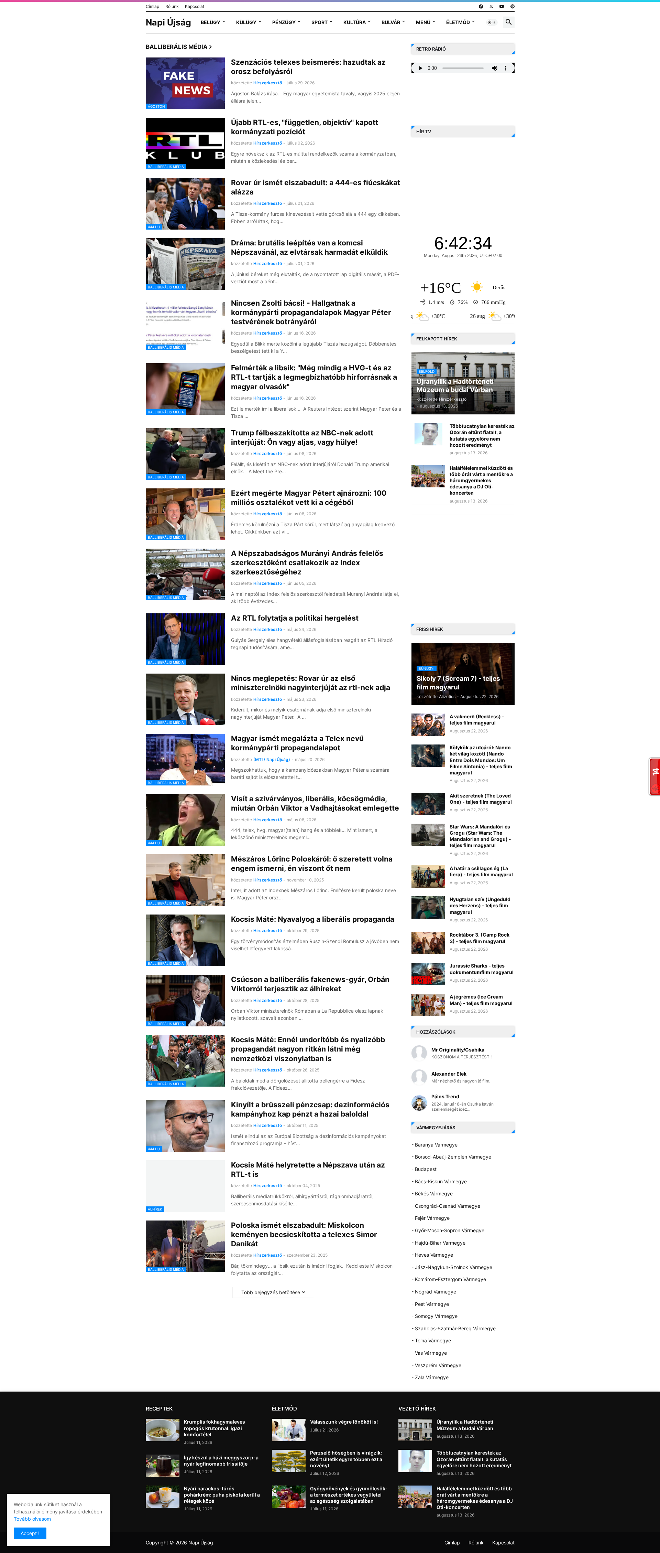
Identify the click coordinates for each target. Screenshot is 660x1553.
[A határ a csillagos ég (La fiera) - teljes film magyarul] (428, 876)
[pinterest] (512, 6)
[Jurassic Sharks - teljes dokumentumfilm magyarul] (428, 974)
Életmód (458, 22)
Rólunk (172, 6)
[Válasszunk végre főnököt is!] (289, 1430)
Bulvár (391, 22)
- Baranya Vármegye (434, 1145)
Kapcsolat (194, 6)
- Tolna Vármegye (431, 1340)
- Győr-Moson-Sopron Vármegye (447, 1230)
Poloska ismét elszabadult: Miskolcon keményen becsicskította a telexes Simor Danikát (304, 1234)
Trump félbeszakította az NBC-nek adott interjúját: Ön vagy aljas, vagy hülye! (302, 437)
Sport (319, 22)
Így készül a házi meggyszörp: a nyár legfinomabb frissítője (221, 1461)
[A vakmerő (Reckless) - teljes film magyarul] (428, 725)
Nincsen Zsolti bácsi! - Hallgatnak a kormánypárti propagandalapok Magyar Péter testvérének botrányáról (311, 312)
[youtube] (501, 6)
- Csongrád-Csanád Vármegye (445, 1206)
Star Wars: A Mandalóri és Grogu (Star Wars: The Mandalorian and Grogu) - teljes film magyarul (480, 836)
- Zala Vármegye (430, 1377)
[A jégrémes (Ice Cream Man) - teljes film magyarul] (428, 1005)
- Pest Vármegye (430, 1304)
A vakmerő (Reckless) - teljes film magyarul (477, 720)
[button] (492, 22)
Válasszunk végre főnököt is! (344, 1422)
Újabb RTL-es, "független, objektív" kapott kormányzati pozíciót (304, 127)
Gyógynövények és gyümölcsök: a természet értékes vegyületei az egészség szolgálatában (348, 1495)
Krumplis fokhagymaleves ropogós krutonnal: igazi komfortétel (214, 1428)
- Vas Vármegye (429, 1353)
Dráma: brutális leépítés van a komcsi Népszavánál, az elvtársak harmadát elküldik (309, 247)
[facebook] (481, 6)
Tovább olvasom (32, 1519)
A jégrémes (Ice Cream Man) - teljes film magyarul (481, 1000)
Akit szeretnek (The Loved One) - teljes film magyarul (481, 799)
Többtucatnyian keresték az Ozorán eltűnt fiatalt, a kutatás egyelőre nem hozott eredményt (482, 435)
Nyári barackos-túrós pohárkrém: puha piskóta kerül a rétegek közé (222, 1495)
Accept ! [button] (30, 1533)
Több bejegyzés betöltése (270, 1292)
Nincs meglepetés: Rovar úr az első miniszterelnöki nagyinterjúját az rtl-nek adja (310, 683)
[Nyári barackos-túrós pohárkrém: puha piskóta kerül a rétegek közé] (162, 1497)
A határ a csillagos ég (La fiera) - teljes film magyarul (481, 871)
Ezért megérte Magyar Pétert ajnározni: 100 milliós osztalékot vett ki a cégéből (308, 498)
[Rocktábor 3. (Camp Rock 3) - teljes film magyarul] (428, 943)
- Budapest (424, 1169)
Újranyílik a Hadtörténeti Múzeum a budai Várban (465, 1425)
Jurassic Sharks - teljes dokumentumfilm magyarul (482, 969)
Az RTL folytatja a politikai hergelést (295, 618)
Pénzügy (284, 22)
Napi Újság (168, 22)
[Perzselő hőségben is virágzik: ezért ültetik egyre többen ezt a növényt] (289, 1461)
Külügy (246, 22)
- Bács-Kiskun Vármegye (439, 1181)
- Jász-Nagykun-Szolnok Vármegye (451, 1267)
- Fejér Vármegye (430, 1218)
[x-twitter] (491, 6)
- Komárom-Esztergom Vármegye (448, 1279)
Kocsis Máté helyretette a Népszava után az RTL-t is (308, 1170)
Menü (423, 22)
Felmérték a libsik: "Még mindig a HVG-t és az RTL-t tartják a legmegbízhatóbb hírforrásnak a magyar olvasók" (314, 377)
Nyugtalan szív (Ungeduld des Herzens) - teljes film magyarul (480, 905)
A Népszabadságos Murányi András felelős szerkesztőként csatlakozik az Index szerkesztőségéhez (307, 563)
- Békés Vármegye (432, 1193)
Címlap (152, 6)
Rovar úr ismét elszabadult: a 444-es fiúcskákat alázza (315, 187)
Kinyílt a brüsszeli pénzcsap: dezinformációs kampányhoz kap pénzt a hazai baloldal (310, 1109)
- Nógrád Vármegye (433, 1292)
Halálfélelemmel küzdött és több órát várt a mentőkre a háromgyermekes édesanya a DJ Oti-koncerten (481, 480)
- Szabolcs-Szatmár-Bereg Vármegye (453, 1328)
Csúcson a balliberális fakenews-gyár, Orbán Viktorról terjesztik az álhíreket (310, 984)
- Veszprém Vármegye (436, 1365)
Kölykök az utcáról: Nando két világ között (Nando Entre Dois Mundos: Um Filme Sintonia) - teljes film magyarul (481, 759)
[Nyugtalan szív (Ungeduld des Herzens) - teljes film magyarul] (428, 907)
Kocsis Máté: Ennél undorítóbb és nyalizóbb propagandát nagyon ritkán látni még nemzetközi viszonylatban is (308, 1049)
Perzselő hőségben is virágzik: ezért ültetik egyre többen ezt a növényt (346, 1459)
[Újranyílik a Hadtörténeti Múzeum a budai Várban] (415, 1430)
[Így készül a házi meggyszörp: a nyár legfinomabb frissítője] (162, 1466)
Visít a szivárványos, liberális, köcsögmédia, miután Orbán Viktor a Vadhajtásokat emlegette (315, 803)
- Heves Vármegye (432, 1255)
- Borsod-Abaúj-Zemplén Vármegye (451, 1157)
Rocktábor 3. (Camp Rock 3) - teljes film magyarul (479, 938)
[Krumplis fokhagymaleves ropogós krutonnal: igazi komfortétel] (162, 1430)
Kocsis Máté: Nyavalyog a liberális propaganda (312, 919)
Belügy (210, 22)
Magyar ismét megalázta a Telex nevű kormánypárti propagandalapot (297, 743)
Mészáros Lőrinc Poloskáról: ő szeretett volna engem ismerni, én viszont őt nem (312, 864)
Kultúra (354, 22)
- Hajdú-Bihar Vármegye (438, 1243)
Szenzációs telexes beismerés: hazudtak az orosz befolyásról (308, 67)
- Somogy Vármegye (434, 1316)
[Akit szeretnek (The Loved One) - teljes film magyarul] (428, 804)
